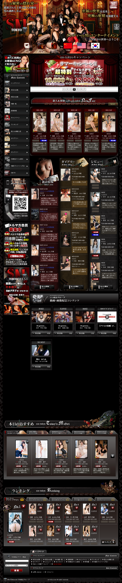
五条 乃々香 (70, 517)
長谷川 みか (78, 193)
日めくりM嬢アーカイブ (40, 564)
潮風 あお (69, 539)
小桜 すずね (22, 462)
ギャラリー (59, 562)
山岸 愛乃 (87, 517)
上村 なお (39, 136)
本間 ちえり (78, 215)
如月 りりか (78, 237)
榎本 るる (102, 462)
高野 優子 (42, 462)
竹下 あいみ (107, 173)
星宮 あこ (45, 272)
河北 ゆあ (45, 231)
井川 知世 (82, 462)
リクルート (50, 572)
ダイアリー (36, 562)
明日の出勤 (48, 559)
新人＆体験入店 (109, 559)
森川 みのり (90, 136)
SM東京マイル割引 (74, 562)
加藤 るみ (105, 517)
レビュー (48, 562)
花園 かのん (56, 136)
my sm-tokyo (57, 564)
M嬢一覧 (60, 559)
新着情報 (70, 559)
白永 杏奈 (77, 261)
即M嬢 (87, 562)
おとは (76, 173)
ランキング (95, 559)
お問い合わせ (37, 572)
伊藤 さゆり (108, 136)
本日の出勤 (36, 559)
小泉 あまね (52, 517)
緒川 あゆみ (88, 539)
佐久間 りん (46, 251)
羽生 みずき (107, 244)
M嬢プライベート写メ (101, 562)
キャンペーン (82, 559)
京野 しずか (13, 537)
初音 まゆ (33, 539)
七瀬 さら (73, 136)
